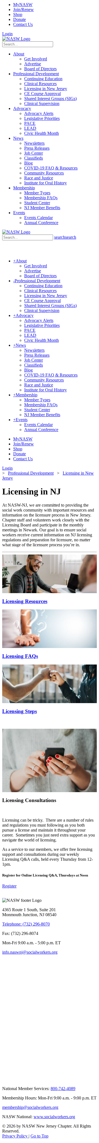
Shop (17, 14)
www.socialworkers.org (54, 1116)
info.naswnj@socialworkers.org (29, 952)
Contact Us (23, 24)
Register (9, 886)
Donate (19, 19)
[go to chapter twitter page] (5, 977)
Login (7, 33)
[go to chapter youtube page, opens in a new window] (45, 977)
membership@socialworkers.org (30, 1107)
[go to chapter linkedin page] (20, 977)
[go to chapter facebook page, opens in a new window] (33, 977)
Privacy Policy (15, 1136)
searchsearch (65, 237)
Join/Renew (23, 9)
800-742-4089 (63, 1088)
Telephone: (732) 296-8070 (26, 924)
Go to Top (39, 1136)
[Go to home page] (16, 38)
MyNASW (22, 4)
